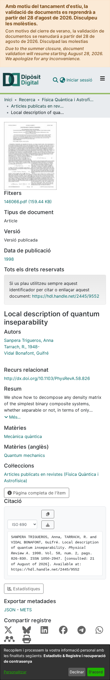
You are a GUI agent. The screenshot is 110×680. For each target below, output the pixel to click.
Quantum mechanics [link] (24, 455)
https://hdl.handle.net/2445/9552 (65, 296)
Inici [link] (8, 99)
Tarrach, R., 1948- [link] (22, 346)
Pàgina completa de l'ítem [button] (39, 492)
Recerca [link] (27, 99)
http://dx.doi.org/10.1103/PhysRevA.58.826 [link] (47, 378)
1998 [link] (9, 259)
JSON (9, 609)
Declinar (77, 672)
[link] (55, 201)
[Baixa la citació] (47, 525)
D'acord (96, 672)
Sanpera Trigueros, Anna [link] (28, 340)
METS (26, 609)
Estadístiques (26, 588)
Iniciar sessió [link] (79, 80)
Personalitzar (15, 672)
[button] (55, 80)
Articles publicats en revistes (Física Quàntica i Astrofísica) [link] (37, 106)
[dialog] (55, 662)
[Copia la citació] (47, 514)
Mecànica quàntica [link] (23, 436)
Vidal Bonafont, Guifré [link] (26, 353)
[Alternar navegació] (102, 80)
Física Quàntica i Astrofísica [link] (68, 99)
